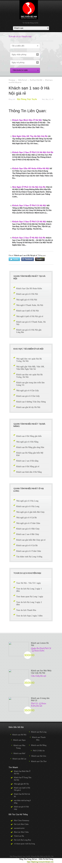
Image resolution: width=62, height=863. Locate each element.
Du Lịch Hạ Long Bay (22, 840)
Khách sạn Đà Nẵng (37, 745)
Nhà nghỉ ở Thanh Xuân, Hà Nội (29, 305)
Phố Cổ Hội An (38, 750)
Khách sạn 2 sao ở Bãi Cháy (27, 534)
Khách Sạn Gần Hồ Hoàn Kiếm (29, 288)
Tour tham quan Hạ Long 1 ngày (29, 596)
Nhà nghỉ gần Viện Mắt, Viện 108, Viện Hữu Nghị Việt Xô (30, 368)
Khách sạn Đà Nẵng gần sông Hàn (30, 447)
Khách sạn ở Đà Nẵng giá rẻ (27, 466)
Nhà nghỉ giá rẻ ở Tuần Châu (28, 523)
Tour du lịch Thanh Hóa (26, 610)
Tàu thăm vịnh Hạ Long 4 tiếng (29, 557)
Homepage (12, 80)
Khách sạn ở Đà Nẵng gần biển (29, 436)
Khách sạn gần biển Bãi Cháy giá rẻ (30, 540)
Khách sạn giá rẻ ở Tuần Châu (28, 551)
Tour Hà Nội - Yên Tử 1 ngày (28, 583)
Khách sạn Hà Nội (18, 735)
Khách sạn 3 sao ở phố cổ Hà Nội (29, 205)
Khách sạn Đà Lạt (18, 759)
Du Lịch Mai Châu (21, 824)
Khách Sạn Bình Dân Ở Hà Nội (27, 120)
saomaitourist (19, 828)
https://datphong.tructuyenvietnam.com (40, 862)
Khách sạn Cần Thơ (37, 761)
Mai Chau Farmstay (21, 820)
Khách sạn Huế (18, 753)
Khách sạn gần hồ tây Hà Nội (28, 407)
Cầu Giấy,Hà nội (38, 676)
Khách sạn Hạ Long (37, 732)
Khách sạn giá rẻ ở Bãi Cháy (28, 529)
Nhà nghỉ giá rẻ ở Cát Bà (26, 517)
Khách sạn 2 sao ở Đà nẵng (27, 461)
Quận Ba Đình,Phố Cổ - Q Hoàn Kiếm (41, 649)
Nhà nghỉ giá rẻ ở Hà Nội (26, 300)
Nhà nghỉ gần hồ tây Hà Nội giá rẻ (30, 136)
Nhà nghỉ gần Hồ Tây (21, 784)
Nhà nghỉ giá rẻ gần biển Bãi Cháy (30, 512)
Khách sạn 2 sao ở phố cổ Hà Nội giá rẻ (32, 152)
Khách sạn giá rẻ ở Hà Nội (27, 294)
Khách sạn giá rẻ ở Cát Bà (26, 545)
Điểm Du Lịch (22, 80)
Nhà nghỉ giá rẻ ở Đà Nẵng (27, 442)
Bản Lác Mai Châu (21, 832)
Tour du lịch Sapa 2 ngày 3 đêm (29, 616)
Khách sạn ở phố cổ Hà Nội (27, 311)
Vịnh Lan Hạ (19, 836)
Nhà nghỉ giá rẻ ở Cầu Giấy (27, 390)
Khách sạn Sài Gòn (37, 756)
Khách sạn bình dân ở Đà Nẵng (29, 472)
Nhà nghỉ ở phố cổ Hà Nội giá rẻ (29, 187)
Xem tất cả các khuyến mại (20, 36)
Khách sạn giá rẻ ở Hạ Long (27, 506)
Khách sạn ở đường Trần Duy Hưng (31, 402)
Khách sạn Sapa (18, 740)
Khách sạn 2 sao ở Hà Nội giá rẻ (28, 238)
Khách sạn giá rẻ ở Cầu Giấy (28, 396)
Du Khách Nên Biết (36, 80)
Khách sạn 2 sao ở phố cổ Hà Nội (29, 222)
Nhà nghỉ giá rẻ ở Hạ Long (27, 501)
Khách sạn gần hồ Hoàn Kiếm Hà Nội (30, 168)
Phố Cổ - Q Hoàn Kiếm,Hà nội (38, 704)
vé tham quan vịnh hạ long (24, 844)
